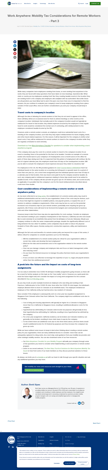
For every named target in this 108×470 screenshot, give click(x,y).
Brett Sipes (30, 26)
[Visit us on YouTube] (17, 446)
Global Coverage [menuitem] (69, 443)
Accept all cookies (69, 463)
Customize (57, 463)
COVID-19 (43, 26)
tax (69, 258)
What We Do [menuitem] (41, 437)
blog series (42, 196)
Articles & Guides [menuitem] (54, 440)
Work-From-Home (70, 26)
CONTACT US (95, 3)
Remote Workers (60, 26)
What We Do (27, 3)
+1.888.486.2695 (21, 443)
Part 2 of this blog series (35, 279)
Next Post (96, 423)
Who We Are (51, 3)
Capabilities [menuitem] (41, 440)
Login (86, 3)
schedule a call (42, 357)
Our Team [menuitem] (67, 440)
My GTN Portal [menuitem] (81, 437)
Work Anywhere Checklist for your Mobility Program (44, 341)
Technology (43, 3)
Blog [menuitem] (51, 443)
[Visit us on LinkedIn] (12, 446)
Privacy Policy (76, 454)
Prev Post (11, 421)
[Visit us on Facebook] (8, 446)
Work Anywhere (50, 26)
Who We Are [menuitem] (68, 437)
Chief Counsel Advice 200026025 (69, 168)
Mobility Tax (37, 26)
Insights (35, 3)
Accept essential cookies (82, 463)
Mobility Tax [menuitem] (41, 443)
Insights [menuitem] (52, 437)
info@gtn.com (20, 445)
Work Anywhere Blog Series (83, 26)
